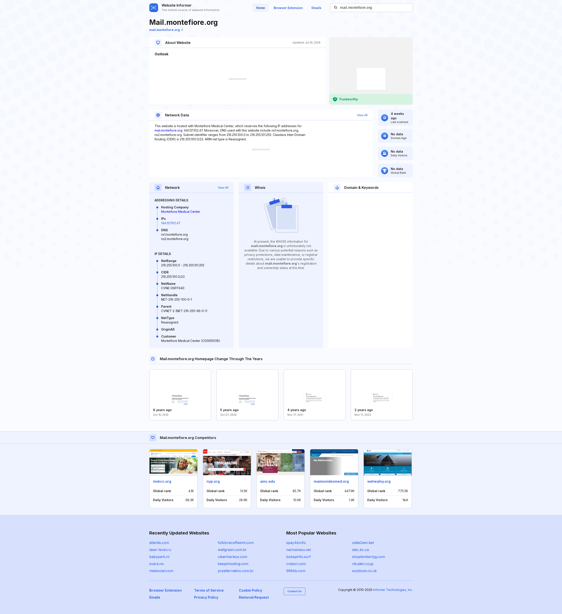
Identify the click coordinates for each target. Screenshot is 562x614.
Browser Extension (288, 8)
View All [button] (362, 115)
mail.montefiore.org (164, 30)
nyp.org (213, 481)
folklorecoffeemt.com (236, 542)
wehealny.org (379, 481)
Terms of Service (209, 590)
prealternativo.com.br (236, 571)
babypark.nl (159, 556)
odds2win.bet (363, 542)
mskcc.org (162, 481)
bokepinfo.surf (298, 556)
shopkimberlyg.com (368, 556)
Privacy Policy (206, 597)
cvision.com (296, 564)
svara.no (156, 564)
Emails (316, 8)
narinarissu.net (298, 549)
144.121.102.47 (170, 223)
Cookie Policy (250, 590)
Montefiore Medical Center (180, 211)
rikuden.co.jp (362, 564)
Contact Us (294, 591)
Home (260, 8)
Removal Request (254, 597)
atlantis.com (159, 542)
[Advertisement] (238, 91)
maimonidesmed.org (331, 481)
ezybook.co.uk (364, 571)
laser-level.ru (160, 549)
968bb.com (295, 571)
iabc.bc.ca (360, 549)
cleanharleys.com (232, 556)
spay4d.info (296, 542)
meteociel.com (161, 571)
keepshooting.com (233, 564)
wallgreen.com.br (232, 549)
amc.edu (267, 481)
